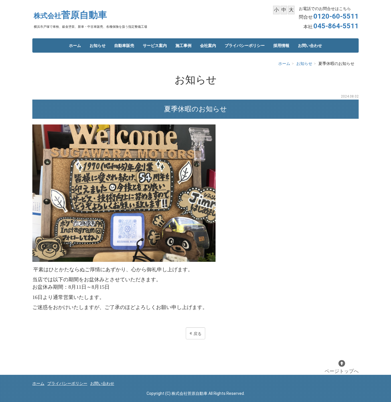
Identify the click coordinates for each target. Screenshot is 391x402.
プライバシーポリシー (245, 45)
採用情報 (281, 45)
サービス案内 (155, 45)
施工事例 (183, 45)
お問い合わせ (310, 45)
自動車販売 (124, 45)
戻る (195, 333)
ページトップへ (342, 371)
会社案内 (208, 45)
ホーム (75, 45)
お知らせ (98, 45)
